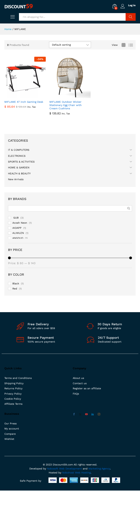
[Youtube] (86, 414)
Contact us (80, 383)
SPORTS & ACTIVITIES (21, 161)
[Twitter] (80, 414)
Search (131, 17)
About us (78, 378)
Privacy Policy (13, 393)
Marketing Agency (99, 468)
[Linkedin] (93, 414)
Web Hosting (83, 472)
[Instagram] (99, 414)
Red (14, 288)
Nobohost (68, 472)
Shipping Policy (14, 383)
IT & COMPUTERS (18, 149)
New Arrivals (16, 179)
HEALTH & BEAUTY (19, 173)
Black (15, 283)
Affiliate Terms (13, 403)
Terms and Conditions (18, 378)
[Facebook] (74, 414)
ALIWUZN (18, 232)
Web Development (70, 468)
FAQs (76, 393)
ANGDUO (17, 238)
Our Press (10, 423)
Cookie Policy (12, 398)
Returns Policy (13, 388)
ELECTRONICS (17, 155)
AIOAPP (17, 227)
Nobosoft (53, 468)
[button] (21, 96)
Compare (10, 433)
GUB (15, 217)
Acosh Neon (19, 222)
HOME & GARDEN (18, 167)
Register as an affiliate (87, 388)
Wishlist (9, 438)
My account (11, 428)
